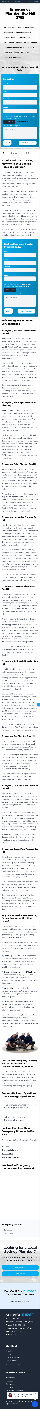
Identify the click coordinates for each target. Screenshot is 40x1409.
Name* (5, 84)
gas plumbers (22, 755)
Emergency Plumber (14, 1364)
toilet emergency (10, 469)
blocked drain (8, 338)
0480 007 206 (28, 143)
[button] (20, 1106)
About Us (9, 1387)
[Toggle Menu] (38, 704)
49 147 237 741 (17, 1331)
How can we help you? (11, 126)
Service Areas (8, 1234)
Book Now (20, 1274)
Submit (7, 143)
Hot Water (10, 1354)
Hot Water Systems (10, 1157)
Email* (5, 91)
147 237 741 (15, 1335)
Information (7, 1230)
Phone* (6, 99)
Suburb (5, 107)
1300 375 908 (7, 396)
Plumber (5, 1146)
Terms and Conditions (14, 1391)
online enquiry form (21, 1080)
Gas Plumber (7, 1154)
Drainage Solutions (10, 1150)
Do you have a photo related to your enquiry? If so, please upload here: (19, 117)
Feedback (10, 1381)
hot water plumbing (20, 536)
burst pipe (7, 411)
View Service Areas (20, 1301)
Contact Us (10, 1384)
